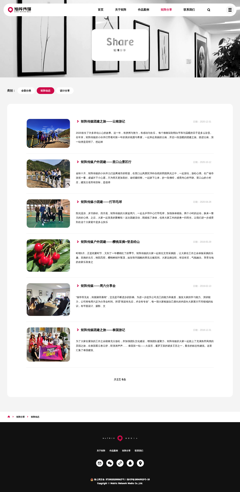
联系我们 (189, 9)
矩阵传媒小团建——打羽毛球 (101, 202)
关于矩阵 (120, 9)
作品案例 (143, 9)
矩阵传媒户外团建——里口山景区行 (106, 162)
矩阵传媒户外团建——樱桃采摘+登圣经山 (110, 242)
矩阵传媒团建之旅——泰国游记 (103, 330)
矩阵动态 (45, 90)
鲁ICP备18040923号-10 (138, 479)
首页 (100, 9)
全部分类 (26, 90)
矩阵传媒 (19, 10)
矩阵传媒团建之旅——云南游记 (103, 121)
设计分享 (65, 90)
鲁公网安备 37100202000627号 (109, 479)
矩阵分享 (166, 9)
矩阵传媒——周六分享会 (98, 286)
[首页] (8, 417)
